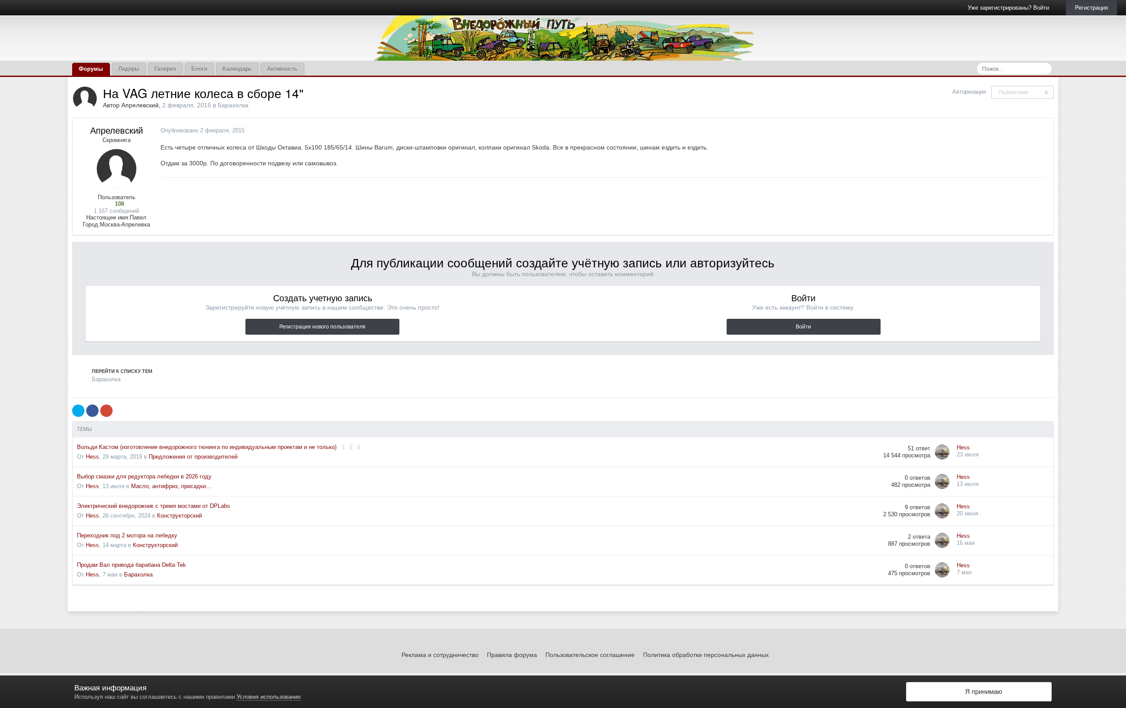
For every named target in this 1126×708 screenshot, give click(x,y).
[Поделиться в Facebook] (92, 411)
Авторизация (969, 91)
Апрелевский (140, 105)
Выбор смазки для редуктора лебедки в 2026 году (144, 476)
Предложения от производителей (193, 456)
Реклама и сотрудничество (440, 654)
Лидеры (128, 69)
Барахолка (233, 105)
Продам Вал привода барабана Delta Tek (131, 565)
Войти (803, 327)
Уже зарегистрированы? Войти (1010, 7)
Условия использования (268, 696)
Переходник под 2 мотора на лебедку (127, 535)
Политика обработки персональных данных (706, 654)
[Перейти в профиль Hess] (942, 452)
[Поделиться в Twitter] (78, 411)
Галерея (165, 69)
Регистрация (1091, 7)
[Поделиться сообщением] (1044, 131)
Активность (282, 69)
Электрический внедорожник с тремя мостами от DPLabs (153, 506)
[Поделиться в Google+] (106, 411)
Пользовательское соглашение (590, 654)
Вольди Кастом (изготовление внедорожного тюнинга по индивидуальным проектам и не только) (207, 447)
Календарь (237, 69)
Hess (92, 456)
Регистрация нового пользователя (322, 327)
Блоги (199, 69)
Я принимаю (981, 691)
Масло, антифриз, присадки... (171, 486)
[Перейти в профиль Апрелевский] (85, 98)
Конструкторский (179, 515)
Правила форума (512, 654)
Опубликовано (203, 130)
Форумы (91, 69)
